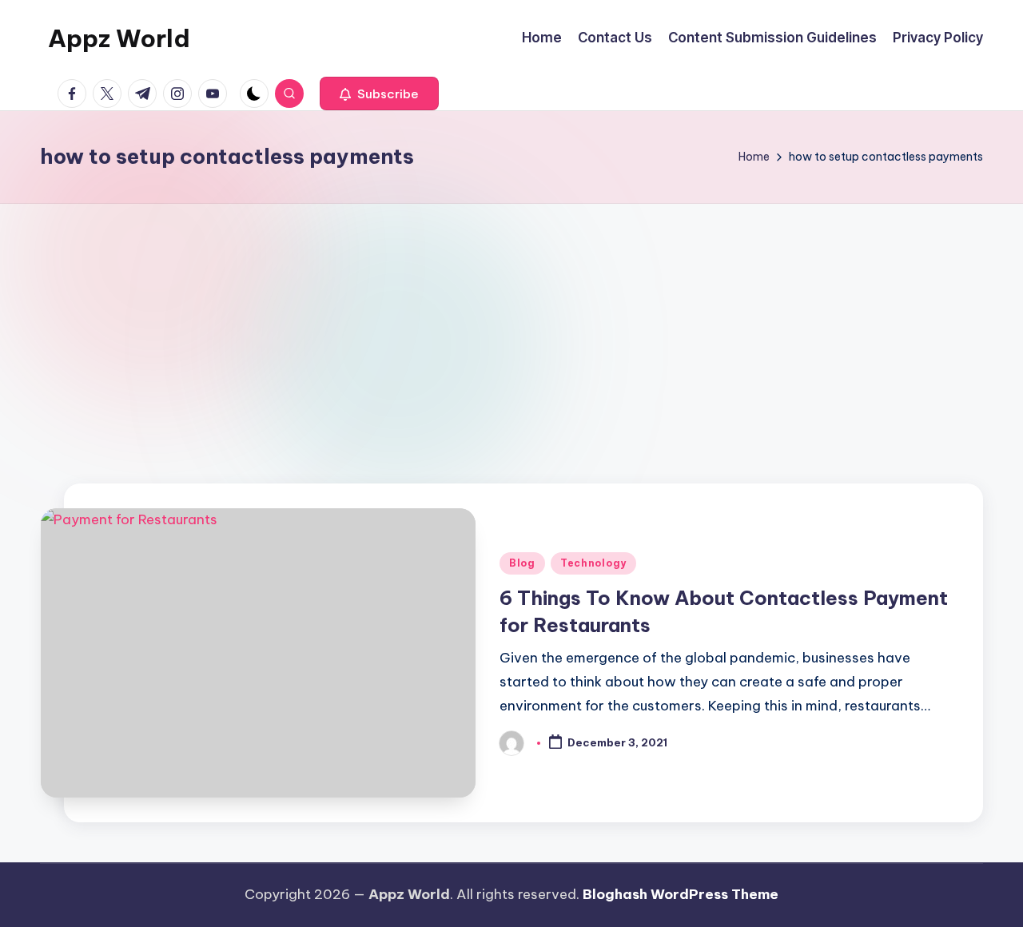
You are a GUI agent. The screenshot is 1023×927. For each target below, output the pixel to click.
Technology (593, 563)
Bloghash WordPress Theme (680, 894)
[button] (379, 93)
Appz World (119, 38)
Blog (522, 563)
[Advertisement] (511, 324)
